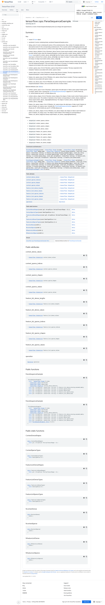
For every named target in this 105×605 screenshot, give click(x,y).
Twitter (24, 590)
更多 (50, 2)
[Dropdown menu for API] (35, 2)
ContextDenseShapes (32, 209)
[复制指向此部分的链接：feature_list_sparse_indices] (46, 322)
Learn (25, 2)
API (32, 2)
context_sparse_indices (33, 180)
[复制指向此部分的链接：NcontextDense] (38, 509)
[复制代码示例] (86, 255)
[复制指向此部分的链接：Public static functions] (45, 431)
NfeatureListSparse (32, 233)
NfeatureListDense (31, 230)
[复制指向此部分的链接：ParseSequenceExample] (44, 374)
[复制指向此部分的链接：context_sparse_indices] (44, 264)
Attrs (40, 86)
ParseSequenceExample (32, 149)
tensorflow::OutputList (67, 177)
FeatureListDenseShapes (33, 215)
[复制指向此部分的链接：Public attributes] (40, 247)
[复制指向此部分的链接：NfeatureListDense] (41, 538)
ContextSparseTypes (32, 212)
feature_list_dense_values (34, 191)
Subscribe (86, 601)
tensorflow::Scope (50, 149)
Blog (24, 585)
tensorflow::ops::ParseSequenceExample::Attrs (37, 240)
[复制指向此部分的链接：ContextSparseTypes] (42, 450)
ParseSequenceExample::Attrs (35, 169)
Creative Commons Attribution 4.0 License (64, 570)
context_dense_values (32, 177)
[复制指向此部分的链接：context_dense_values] (43, 252)
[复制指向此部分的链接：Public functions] (40, 370)
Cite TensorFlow (68, 595)
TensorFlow (28, 17)
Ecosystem (41, 2)
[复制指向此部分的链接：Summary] (35, 33)
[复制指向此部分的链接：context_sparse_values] (43, 287)
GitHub (97, 2)
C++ (17, 10)
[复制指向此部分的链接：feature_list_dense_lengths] (46, 298)
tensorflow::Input (69, 149)
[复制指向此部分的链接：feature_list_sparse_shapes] (46, 333)
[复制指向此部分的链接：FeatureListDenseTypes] (44, 480)
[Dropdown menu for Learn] (28, 2)
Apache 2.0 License (28, 572)
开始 (99, 17)
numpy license (34, 573)
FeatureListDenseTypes (33, 219)
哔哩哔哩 (25, 593)
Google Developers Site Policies (49, 572)
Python (11, 10)
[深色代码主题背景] (84, 255)
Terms (24, 601)
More (27, 10)
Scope (35, 39)
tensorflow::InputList (53, 151)
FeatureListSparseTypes (33, 222)
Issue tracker (67, 585)
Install (19, 2)
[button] (10, 21)
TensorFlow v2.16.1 (8, 7)
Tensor (30, 55)
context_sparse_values (33, 185)
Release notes (67, 588)
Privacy (29, 601)
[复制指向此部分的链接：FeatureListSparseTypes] (44, 494)
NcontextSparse (31, 227)
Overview (4, 10)
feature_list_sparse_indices (35, 193)
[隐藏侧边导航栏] (18, 602)
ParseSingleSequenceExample (57, 91)
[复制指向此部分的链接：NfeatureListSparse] (41, 553)
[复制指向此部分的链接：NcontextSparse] (38, 524)
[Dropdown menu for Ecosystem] (46, 2)
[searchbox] (10, 15)
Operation (62, 202)
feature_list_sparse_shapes (34, 196)
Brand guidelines (68, 593)
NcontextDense (30, 225)
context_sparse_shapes (33, 182)
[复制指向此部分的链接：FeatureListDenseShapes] (45, 465)
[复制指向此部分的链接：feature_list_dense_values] (45, 310)
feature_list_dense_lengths (34, 188)
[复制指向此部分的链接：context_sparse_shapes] (44, 275)
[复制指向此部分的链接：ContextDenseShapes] (42, 436)
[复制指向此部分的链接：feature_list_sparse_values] (46, 345)
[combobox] (73, 1)
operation (29, 202)
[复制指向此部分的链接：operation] (34, 356)
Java (22, 10)
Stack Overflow (67, 590)
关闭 (92, 17)
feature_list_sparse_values (34, 199)
